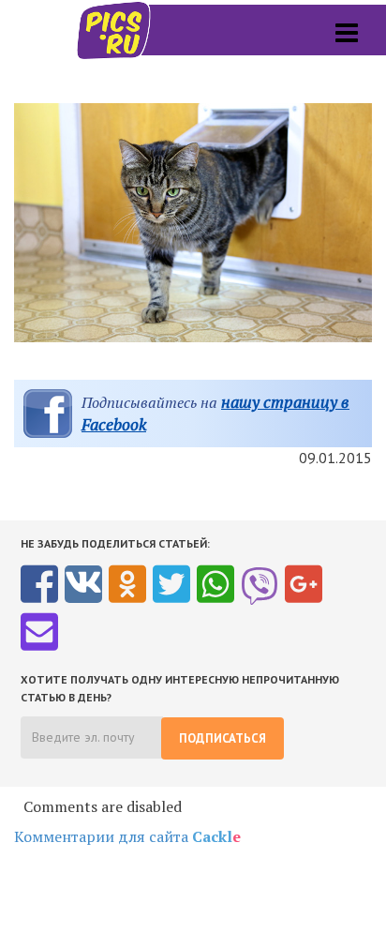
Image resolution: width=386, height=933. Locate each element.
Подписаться (222, 738)
